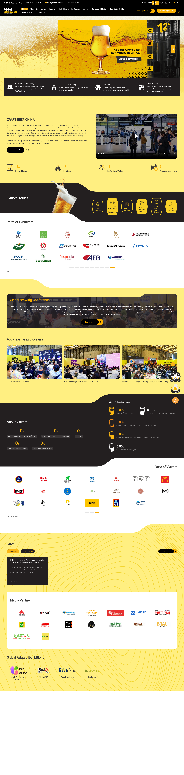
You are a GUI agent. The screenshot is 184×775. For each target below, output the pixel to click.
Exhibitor (52, 9)
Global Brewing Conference (69, 9)
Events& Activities (117, 9)
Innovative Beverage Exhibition (95, 9)
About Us (34, 9)
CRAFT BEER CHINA (13, 2)
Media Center (27, 12)
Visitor (43, 9)
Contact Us (40, 12)
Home (24, 9)
